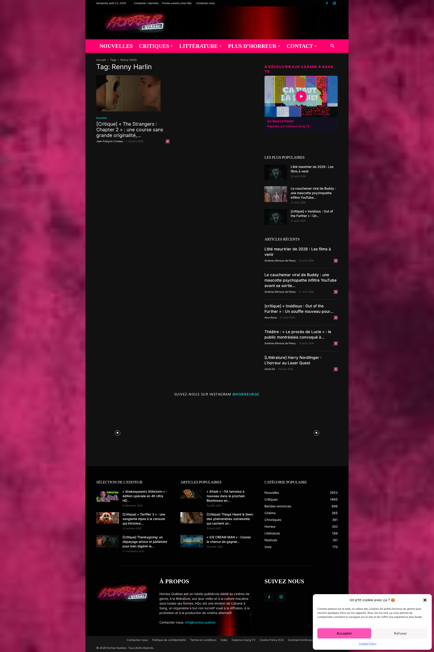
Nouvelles (116, 46)
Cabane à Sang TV (243, 640)
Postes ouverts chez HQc (177, 3)
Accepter (344, 633)
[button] (425, 600)
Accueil (101, 59)
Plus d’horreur (252, 46)
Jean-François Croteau (109, 141)
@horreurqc (246, 394)
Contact (300, 46)
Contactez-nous (205, 3)
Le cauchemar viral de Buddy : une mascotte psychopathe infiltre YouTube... (313, 192)
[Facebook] (326, 3)
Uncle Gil (269, 369)
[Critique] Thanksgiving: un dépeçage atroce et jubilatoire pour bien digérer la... (145, 541)
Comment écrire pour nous (304, 640)
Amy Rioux (270, 317)
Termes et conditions (203, 640)
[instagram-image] (117, 432)
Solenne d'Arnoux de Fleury (280, 260)
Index (224, 640)
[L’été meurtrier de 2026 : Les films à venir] (275, 172)
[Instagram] (334, 3)
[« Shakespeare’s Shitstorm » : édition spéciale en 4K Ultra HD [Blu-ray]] (107, 495)
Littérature (198, 46)
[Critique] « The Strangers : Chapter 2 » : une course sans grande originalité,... (129, 129)
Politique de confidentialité (169, 640)
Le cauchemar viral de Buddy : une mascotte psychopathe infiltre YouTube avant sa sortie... (300, 280)
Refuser (400, 633)
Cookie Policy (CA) (272, 640)
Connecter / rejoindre (146, 3)
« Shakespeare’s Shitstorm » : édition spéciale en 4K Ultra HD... (145, 496)
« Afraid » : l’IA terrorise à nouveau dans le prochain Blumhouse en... (226, 496)
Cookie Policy (368, 643)
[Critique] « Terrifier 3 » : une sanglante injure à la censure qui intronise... (144, 518)
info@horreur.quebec (200, 622)
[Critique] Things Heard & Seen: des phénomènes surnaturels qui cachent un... (230, 518)
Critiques (154, 46)
